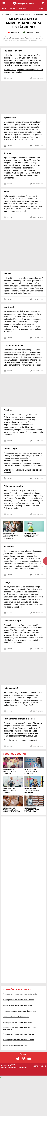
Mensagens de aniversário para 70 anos (18, 1000)
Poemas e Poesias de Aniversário (16, 1017)
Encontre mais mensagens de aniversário (21, 740)
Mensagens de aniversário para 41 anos (18, 1034)
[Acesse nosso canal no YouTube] (29, 1059)
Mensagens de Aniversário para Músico (18, 1005)
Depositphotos (22, 1067)
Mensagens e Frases (22, 14)
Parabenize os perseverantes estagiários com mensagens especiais (23, 71)
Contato (35, 1066)
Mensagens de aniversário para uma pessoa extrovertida (20, 1028)
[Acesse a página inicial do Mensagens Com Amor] (23, 3)
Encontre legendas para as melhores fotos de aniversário (23, 471)
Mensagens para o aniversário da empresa (19, 1011)
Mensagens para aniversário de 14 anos (18, 1040)
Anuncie (42, 1066)
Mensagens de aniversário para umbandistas (20, 994)
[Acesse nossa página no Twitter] (18, 1059)
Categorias (6, 14)
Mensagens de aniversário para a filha (17, 1022)
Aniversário (38, 14)
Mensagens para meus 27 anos (15, 1045)
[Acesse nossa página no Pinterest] (23, 1059)
